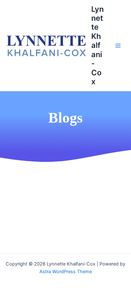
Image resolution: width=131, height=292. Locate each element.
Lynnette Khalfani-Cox (97, 45)
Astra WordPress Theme (65, 271)
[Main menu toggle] (118, 45)
